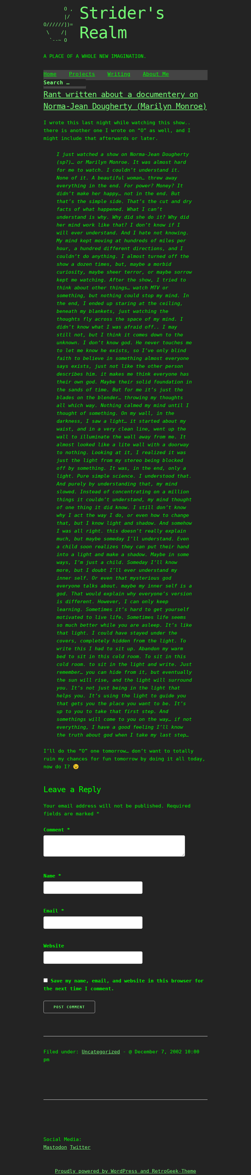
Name (52, 876)
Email (53, 911)
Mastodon (55, 1147)
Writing (119, 74)
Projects (82, 74)
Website (53, 946)
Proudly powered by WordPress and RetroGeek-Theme (125, 1171)
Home (50, 74)
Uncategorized (101, 1052)
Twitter (80, 1147)
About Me (156, 74)
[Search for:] (64, 82)
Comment (56, 830)
